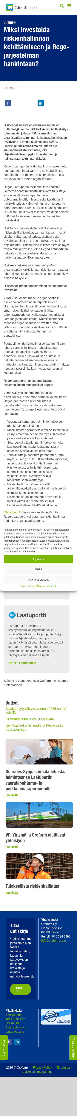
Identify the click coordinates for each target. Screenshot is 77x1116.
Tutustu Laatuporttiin (22, 663)
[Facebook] (8, 103)
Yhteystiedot (14, 1015)
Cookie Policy (26, 586)
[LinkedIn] (41, 103)
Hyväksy (38, 559)
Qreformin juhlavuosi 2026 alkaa (30, 719)
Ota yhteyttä (12, 512)
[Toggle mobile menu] (69, 6)
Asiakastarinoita (16, 1027)
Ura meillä (12, 1023)
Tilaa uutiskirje (15, 1019)
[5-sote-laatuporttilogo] (30, 610)
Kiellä (38, 569)
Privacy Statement (46, 586)
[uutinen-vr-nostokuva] (39, 803)
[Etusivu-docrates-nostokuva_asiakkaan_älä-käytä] (39, 740)
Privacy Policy (42, 1067)
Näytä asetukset (39, 579)
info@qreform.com (53, 940)
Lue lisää (12, 847)
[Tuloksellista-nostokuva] (39, 854)
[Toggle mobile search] (62, 6)
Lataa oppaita (15, 1031)
